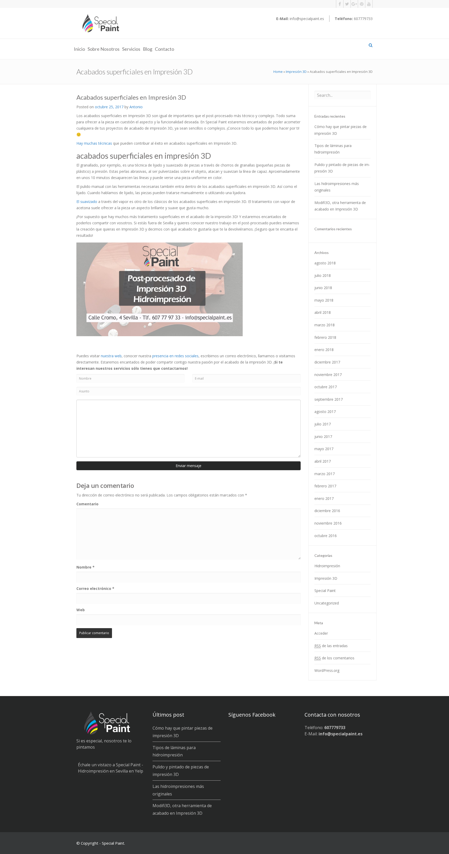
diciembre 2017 (327, 362)
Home (278, 71)
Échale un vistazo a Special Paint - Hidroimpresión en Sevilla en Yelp (110, 768)
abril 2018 (322, 312)
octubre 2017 (325, 386)
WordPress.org (326, 670)
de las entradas (331, 645)
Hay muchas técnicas (94, 143)
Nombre (85, 567)
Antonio (136, 106)
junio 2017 (323, 436)
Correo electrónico (95, 588)
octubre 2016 (325, 535)
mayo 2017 (323, 448)
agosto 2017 (325, 411)
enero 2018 (324, 349)
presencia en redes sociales (175, 355)
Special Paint (325, 590)
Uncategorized (326, 603)
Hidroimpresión (327, 565)
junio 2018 (323, 287)
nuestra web (111, 355)
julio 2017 (322, 424)
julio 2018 (322, 275)
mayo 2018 (323, 300)
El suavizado (86, 201)
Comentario (87, 503)
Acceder (321, 633)
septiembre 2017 (328, 399)
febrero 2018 (325, 337)
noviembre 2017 (328, 374)
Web (80, 609)
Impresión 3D (296, 71)
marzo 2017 (324, 473)
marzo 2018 (324, 324)
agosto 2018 (325, 262)
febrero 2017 (325, 485)
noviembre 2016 (328, 523)
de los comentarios (334, 657)
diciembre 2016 (327, 510)
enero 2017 (324, 498)
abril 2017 (322, 461)
